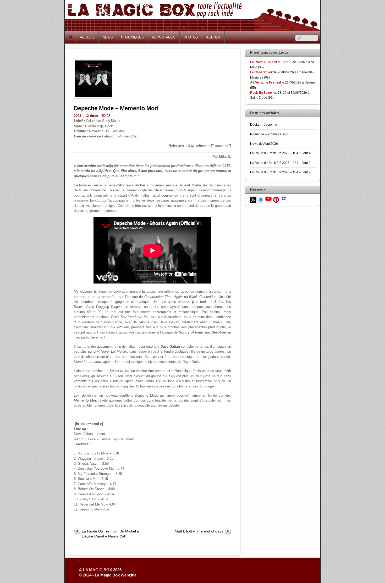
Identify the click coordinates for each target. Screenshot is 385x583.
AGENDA (213, 37)
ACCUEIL (87, 37)
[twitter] (253, 199)
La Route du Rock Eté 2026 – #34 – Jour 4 (280, 153)
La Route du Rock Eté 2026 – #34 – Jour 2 (280, 172)
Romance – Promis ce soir (269, 134)
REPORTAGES (163, 37)
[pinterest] (276, 199)
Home (71, 37)
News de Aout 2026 (264, 143)
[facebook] (261, 199)
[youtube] (268, 198)
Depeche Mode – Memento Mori (116, 108)
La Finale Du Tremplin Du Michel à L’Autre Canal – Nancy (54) (110, 533)
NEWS (108, 37)
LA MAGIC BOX (97, 570)
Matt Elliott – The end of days (199, 531)
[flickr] (283, 198)
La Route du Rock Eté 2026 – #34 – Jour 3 (280, 162)
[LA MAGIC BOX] (192, 29)
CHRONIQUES (132, 37)
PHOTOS (191, 37)
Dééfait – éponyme (263, 124)
